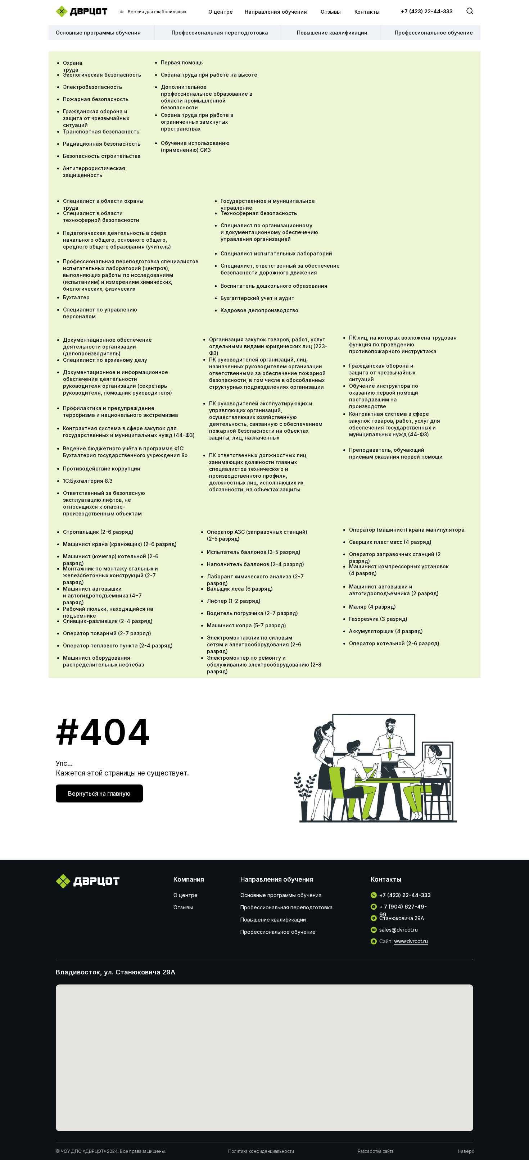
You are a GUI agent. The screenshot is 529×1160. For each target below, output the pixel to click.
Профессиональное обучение (278, 932)
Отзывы (331, 12)
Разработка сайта (376, 1151)
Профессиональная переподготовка (286, 907)
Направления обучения (276, 12)
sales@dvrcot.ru (398, 930)
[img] (81, 11)
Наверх (466, 1151)
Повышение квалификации (273, 919)
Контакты (367, 12)
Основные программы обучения (280, 895)
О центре (220, 12)
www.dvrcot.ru (411, 941)
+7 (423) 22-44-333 (427, 11)
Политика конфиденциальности (261, 1151)
